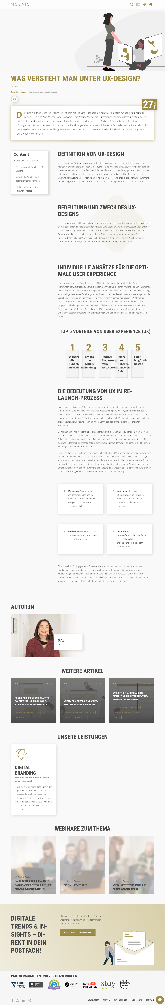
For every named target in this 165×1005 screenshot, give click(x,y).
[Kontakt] (138, 4)
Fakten (106, 1000)
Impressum (136, 1000)
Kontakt (150, 1000)
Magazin (24, 92)
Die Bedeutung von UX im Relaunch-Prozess (27, 189)
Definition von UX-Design (27, 160)
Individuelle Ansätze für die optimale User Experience (28, 179)
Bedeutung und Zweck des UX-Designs (30, 169)
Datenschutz (120, 1000)
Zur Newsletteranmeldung (78, 932)
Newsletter (93, 1000)
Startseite (14, 92)
